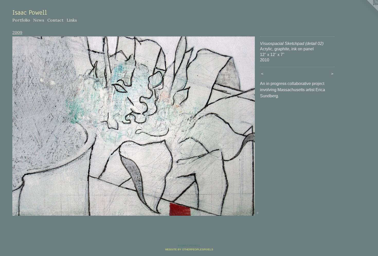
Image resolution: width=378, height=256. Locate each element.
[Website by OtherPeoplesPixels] (367, 10)
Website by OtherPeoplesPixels (189, 249)
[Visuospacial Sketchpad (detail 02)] (133, 126)
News (38, 20)
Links (72, 20)
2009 (17, 32)
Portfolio (21, 20)
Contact (55, 20)
